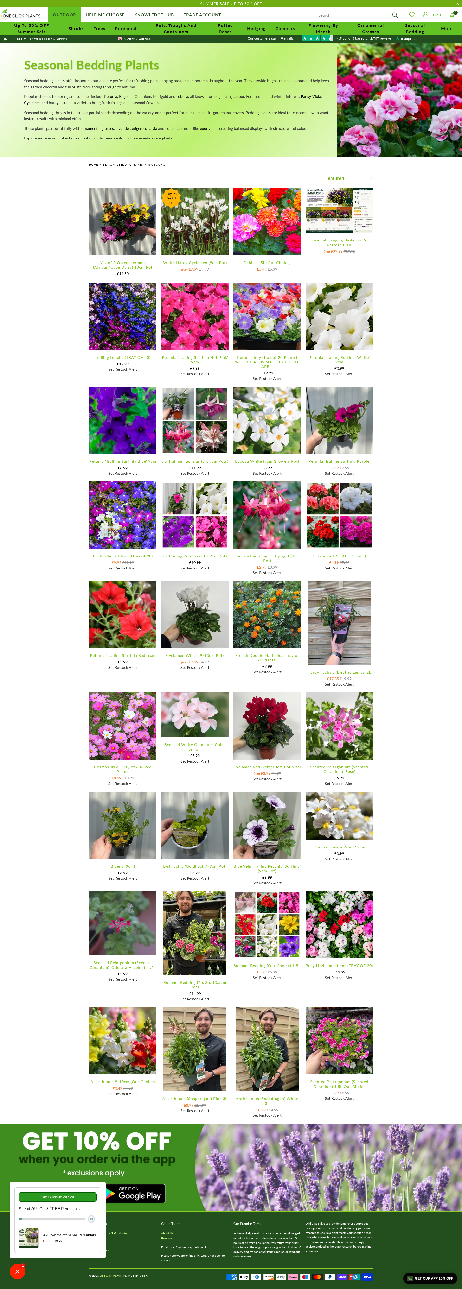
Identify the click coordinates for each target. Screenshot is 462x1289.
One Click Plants (110, 1275)
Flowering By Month (323, 28)
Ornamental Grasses (370, 28)
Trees (99, 28)
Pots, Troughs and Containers (176, 28)
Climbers (285, 28)
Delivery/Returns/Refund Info (108, 1233)
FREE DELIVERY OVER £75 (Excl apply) (37, 39)
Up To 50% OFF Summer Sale (31, 28)
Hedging (256, 28)
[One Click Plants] (21, 14)
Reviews (166, 1238)
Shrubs (76, 28)
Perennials (127, 28)
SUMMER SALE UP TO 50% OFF (231, 3)
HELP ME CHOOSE (105, 14)
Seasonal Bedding (415, 28)
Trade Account (202, 14)
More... (449, 28)
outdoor (64, 14)
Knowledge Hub (154, 14)
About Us (167, 1233)
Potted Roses (225, 28)
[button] (430, 1278)
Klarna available (137, 39)
